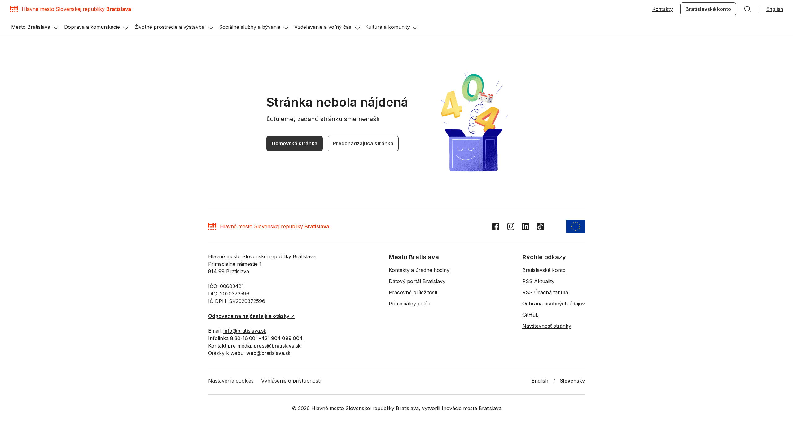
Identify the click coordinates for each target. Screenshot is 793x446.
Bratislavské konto (708, 9)
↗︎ (251, 316)
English (774, 9)
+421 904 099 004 (280, 338)
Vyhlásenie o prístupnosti (291, 381)
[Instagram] (510, 226)
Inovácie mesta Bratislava (472, 408)
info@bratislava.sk (244, 331)
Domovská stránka (295, 143)
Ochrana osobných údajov (553, 303)
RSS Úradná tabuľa (545, 292)
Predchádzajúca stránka (363, 143)
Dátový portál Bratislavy (417, 281)
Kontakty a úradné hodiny (419, 270)
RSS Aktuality (538, 281)
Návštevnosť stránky (546, 326)
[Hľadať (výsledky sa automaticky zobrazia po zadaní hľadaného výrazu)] (747, 9)
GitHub (530, 315)
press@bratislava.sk (277, 346)
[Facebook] (495, 226)
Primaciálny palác (409, 303)
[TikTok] (540, 226)
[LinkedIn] (525, 226)
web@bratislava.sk (268, 353)
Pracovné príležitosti (413, 292)
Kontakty (662, 9)
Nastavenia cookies (231, 381)
